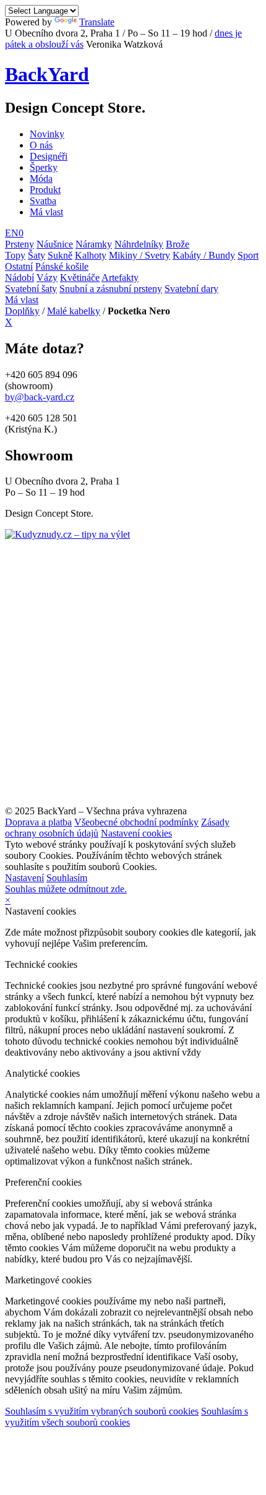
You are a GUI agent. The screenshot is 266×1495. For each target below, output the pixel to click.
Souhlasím (66, 877)
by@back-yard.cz (39, 397)
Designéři (48, 156)
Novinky (47, 134)
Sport (248, 255)
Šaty (36, 255)
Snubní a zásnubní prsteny (110, 288)
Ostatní (19, 266)
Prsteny (19, 244)
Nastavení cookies (136, 833)
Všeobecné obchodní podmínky (136, 822)
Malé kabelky (73, 311)
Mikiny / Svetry (139, 255)
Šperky (44, 167)
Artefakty (120, 277)
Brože (177, 244)
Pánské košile (61, 266)
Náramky (93, 244)
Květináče (80, 277)
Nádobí (19, 277)
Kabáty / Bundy (204, 255)
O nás (41, 145)
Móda (41, 178)
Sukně (60, 255)
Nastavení (24, 877)
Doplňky (22, 311)
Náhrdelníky (138, 244)
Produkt (45, 189)
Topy (15, 255)
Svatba (43, 201)
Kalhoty (90, 255)
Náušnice (54, 244)
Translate (96, 22)
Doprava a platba (38, 822)
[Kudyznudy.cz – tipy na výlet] (67, 534)
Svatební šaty (31, 288)
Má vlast (46, 212)
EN (12, 233)
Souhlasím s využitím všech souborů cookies (126, 1417)
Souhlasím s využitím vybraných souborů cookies (102, 1411)
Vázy (47, 277)
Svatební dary (191, 288)
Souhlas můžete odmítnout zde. (66, 889)
